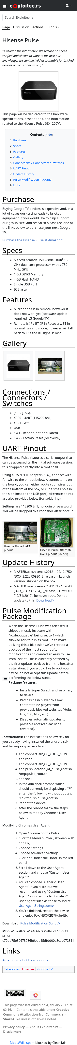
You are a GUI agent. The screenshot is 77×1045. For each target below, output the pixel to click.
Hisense (28, 969)
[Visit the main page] (35, 5)
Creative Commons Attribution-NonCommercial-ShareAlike (36, 1014)
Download (44, 600)
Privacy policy (14, 1027)
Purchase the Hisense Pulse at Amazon (31, 240)
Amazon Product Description (24, 960)
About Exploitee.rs (43, 1027)
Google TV (45, 969)
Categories (12, 969)
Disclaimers (12, 1031)
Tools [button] (53, 27)
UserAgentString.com (35, 905)
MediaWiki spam (22, 1042)
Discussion (21, 27)
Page (6, 27)
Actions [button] (37, 27)
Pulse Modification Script (39, 923)
